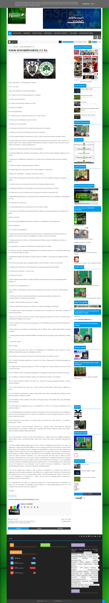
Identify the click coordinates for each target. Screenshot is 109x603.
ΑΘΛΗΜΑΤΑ (26, 33)
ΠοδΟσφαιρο (17, 33)
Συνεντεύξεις (37, 33)
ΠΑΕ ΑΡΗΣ (78, 41)
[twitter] (82, 536)
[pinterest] (86, 536)
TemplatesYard (50, 601)
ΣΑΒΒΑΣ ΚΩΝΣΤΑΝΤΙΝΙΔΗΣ (52, 41)
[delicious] (100, 536)
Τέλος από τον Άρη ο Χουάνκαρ (88, 115)
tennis (75, 486)
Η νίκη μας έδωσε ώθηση (87, 42)
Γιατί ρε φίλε (84, 102)
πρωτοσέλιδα (83, 81)
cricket (75, 490)
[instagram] (98, 536)
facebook (60, 528)
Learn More (85, 4)
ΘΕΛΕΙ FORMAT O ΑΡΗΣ (64, 42)
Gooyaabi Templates (67, 601)
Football (76, 483)
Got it (92, 4)
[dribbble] (91, 536)
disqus (39, 528)
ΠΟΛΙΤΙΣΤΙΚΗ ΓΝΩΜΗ (86, 33)
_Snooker (76, 485)
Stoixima (92, 162)
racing (75, 487)
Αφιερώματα (48, 33)
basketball (76, 489)
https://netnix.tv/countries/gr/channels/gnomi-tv (87, 494)
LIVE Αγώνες (73, 33)
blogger (18, 528)
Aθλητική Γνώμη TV (61, 33)
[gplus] (84, 536)
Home (10, 47)
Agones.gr (88, 162)
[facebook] (79, 536)
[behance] (95, 536)
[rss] (93, 536)
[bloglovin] (89, 536)
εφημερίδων (90, 81)
